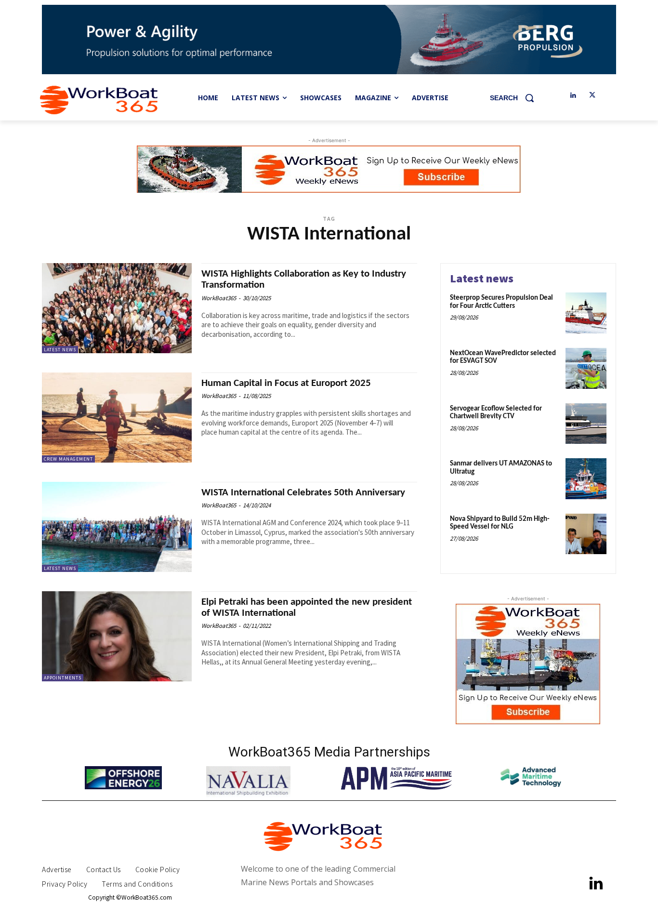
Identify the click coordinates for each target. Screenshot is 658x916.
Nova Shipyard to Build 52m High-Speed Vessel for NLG (500, 523)
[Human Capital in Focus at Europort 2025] (117, 417)
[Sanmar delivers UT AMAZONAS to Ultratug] (586, 478)
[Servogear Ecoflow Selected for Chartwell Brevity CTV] (586, 423)
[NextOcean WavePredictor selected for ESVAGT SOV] (586, 368)
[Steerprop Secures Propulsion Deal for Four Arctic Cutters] (586, 312)
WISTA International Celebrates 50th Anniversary (303, 493)
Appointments (62, 678)
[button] (515, 97)
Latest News (60, 349)
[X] (592, 95)
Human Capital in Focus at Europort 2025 (286, 383)
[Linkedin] (573, 95)
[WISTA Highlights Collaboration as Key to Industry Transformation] (117, 308)
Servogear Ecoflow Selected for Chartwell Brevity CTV (496, 413)
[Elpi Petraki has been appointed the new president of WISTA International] (117, 636)
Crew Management (68, 459)
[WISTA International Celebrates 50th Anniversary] (117, 527)
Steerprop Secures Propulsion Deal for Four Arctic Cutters (501, 302)
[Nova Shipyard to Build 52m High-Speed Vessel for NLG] (586, 534)
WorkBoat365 (218, 298)
